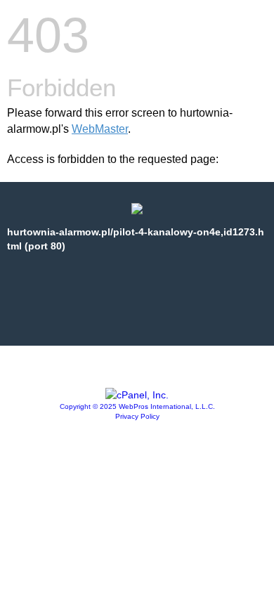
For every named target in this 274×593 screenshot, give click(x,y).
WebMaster (100, 129)
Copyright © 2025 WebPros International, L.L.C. (137, 406)
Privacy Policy (137, 416)
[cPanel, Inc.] (137, 394)
